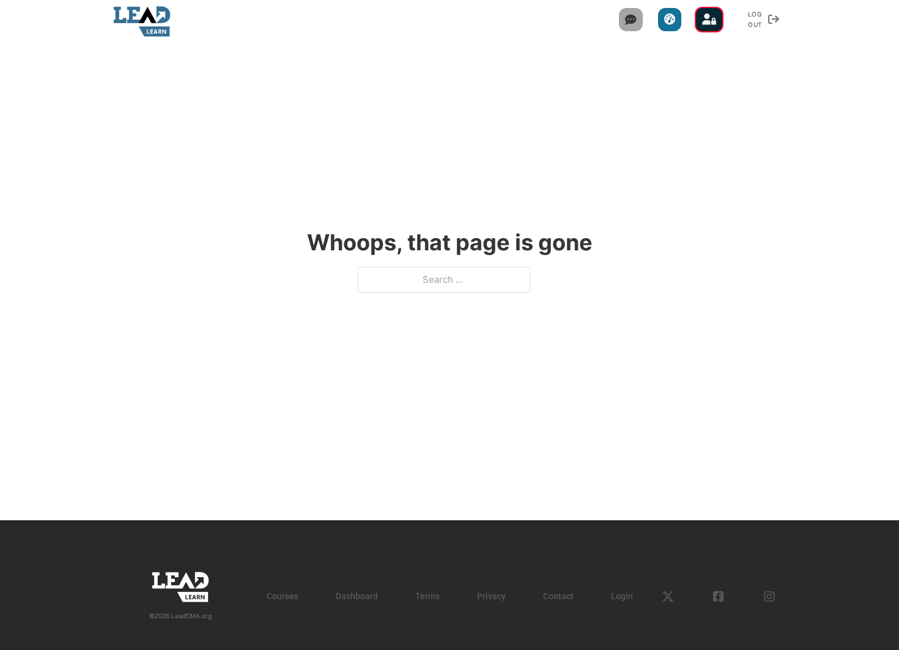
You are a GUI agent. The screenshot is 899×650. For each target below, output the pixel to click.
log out (755, 19)
